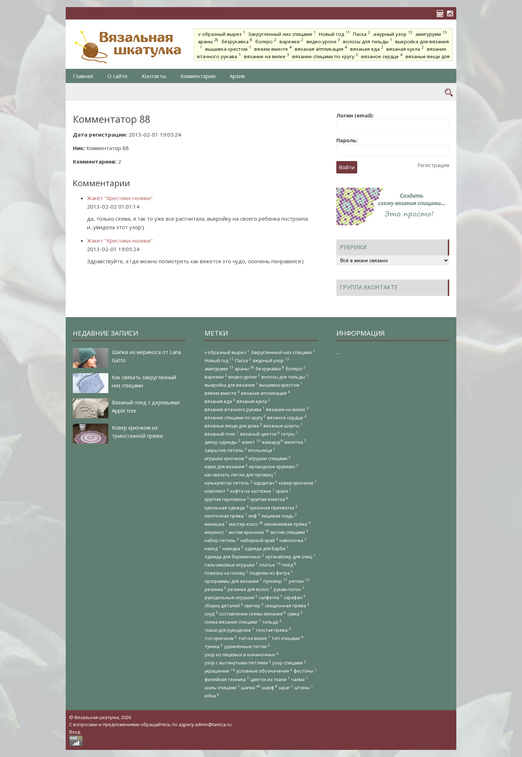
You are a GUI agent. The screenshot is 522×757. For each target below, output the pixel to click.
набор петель (222, 540)
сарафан (294, 597)
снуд (211, 613)
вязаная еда (366, 48)
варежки (291, 40)
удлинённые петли (247, 646)
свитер (253, 605)
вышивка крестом (228, 48)
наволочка (292, 540)
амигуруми (431, 33)
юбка (212, 695)
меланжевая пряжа (287, 523)
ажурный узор (392, 33)
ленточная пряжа (226, 515)
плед (289, 564)
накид (213, 548)
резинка (215, 589)
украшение (220, 671)
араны (208, 40)
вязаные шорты (283, 425)
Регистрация (433, 165)
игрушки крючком (226, 458)
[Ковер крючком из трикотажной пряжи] (90, 433)
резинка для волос (250, 589)
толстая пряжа (273, 629)
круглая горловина (227, 499)
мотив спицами (289, 532)
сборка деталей (224, 605)
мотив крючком (249, 532)
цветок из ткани (270, 679)
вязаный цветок (260, 433)
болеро (265, 40)
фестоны (305, 671)
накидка (232, 548)
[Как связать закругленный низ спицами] (90, 383)
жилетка (295, 441)
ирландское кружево (273, 466)
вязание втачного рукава (235, 409)
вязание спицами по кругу (325, 55)
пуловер (275, 581)
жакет (251, 441)
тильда (271, 621)
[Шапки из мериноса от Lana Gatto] (90, 358)
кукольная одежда (226, 507)
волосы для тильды (367, 40)
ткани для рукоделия (229, 629)
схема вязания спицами (233, 621)
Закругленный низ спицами (282, 33)
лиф (254, 515)
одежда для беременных (234, 556)
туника (214, 646)
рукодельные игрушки (231, 597)
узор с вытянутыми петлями (238, 662)
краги (283, 491)
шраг (286, 687)
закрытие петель (226, 450)
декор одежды (222, 441)
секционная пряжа (287, 605)
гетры (289, 433)
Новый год (334, 33)
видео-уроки (323, 40)
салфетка (270, 597)
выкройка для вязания (231, 384)
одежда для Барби (267, 548)
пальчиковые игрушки (231, 564)
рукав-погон (289, 589)
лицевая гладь (279, 515)
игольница (261, 450)
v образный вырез (221, 33)
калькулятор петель (228, 483)
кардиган (265, 483)
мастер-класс (246, 523)
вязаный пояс (222, 433)
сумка (295, 613)
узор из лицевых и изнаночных (241, 654)
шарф (269, 687)
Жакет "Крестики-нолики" (120, 197)
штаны (303, 687)
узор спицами (289, 662)
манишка (216, 523)
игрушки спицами (269, 458)
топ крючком (221, 638)
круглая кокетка (269, 499)
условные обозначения (264, 671)
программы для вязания (233, 581)
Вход (74, 732)
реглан (299, 581)
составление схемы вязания (252, 613)
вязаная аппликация (321, 48)
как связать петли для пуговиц (240, 474)
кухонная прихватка (274, 507)
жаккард (272, 441)
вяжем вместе (273, 48)
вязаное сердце (381, 55)
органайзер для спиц (290, 556)
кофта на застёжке (252, 491)
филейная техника (227, 679)
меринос (216, 532)
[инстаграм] (451, 13)
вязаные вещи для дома (233, 425)
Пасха (361, 33)
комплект (217, 491)
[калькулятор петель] (442, 13)
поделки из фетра (271, 572)
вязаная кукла (405, 48)
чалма (299, 679)
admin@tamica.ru (213, 724)
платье (270, 564)
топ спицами (287, 638)
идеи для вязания (226, 466)
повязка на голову (226, 572)
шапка (250, 687)
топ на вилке (254, 638)
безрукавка (237, 40)
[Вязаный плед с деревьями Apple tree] (90, 408)
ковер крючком (297, 483)
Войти (347, 167)
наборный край (259, 540)
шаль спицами (222, 687)
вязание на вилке (266, 55)
